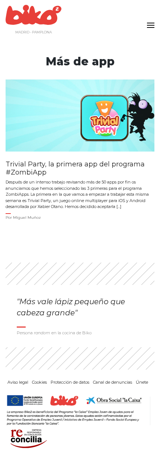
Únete (142, 382)
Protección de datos (70, 382)
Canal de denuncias (112, 382)
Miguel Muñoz (27, 217)
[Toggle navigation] (148, 21)
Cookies (39, 382)
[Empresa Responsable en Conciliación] (27, 438)
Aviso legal (17, 382)
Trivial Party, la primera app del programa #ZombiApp (75, 168)
